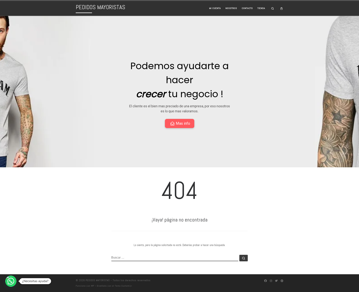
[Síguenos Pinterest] (282, 281)
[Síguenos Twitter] (276, 281)
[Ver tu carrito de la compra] (281, 8)
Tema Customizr (123, 286)
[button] (10, 281)
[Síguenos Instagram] (271, 281)
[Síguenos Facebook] (265, 281)
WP (92, 286)
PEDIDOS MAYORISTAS (98, 280)
